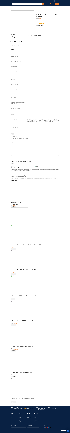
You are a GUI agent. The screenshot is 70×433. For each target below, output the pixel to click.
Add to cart (41, 23)
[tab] (30, 35)
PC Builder (57, 3)
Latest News (35, 421)
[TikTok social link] (50, 0)
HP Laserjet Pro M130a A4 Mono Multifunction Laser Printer (22, 398)
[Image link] (33, 427)
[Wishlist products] (48, 4)
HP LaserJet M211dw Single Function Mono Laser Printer (21, 372)
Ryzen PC (20, 420)
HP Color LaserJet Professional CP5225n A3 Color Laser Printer (23, 320)
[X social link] (38, 28)
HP (11, 420)
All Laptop (12, 414)
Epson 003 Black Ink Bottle (16, 202)
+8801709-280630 (16, 0)
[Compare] (12, 201)
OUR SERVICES (28, 413)
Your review (12, 143)
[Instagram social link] (47, 0)
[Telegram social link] (41, 28)
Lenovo (12, 421)
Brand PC (20, 421)
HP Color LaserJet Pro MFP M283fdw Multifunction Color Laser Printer (24, 295)
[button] (13, 207)
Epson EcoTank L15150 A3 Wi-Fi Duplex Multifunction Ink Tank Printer (24, 269)
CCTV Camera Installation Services (30, 419)
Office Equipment (13, 204)
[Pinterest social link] (39, 28)
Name (12, 153)
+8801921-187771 (22, 0)
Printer (17, 204)
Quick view (14, 201)
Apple (11, 417)
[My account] (46, 4)
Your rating (12, 140)
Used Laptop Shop (29, 414)
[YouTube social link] (48, 0)
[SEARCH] (43, 4)
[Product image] (19, 233)
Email (12, 156)
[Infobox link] (16, 408)
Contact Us (35, 417)
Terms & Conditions (36, 420)
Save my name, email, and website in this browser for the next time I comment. (21, 161)
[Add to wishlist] (16, 201)
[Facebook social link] (46, 0)
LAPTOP (12, 413)
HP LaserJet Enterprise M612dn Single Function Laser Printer (22, 346)
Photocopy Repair (29, 417)
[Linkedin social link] (49, 0)
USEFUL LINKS (36, 413)
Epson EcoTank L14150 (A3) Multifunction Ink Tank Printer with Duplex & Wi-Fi (26, 244)
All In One (20, 417)
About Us (35, 414)
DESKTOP (20, 413)
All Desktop (20, 414)
